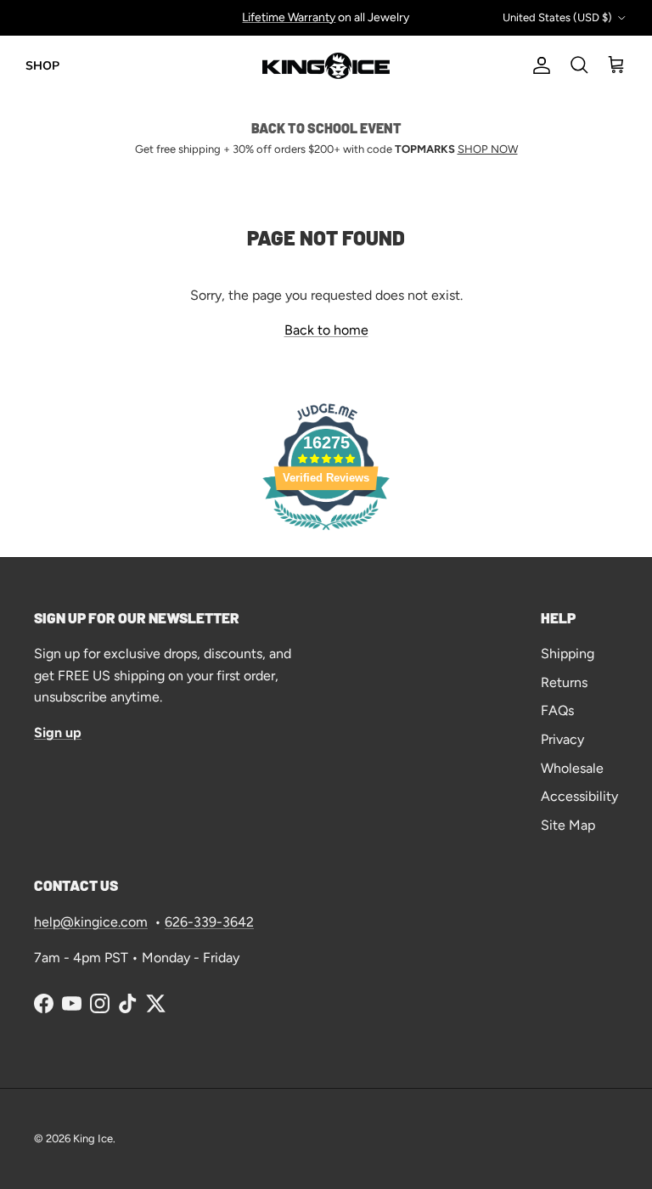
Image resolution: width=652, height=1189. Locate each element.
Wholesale (572, 768)
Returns (564, 682)
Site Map (568, 825)
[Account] (538, 65)
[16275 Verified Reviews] (326, 533)
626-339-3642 (209, 922)
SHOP (42, 66)
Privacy (562, 739)
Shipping (567, 653)
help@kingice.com (91, 922)
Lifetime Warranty (288, 17)
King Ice (93, 1138)
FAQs (557, 710)
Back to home (326, 330)
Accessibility (579, 796)
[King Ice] (326, 66)
